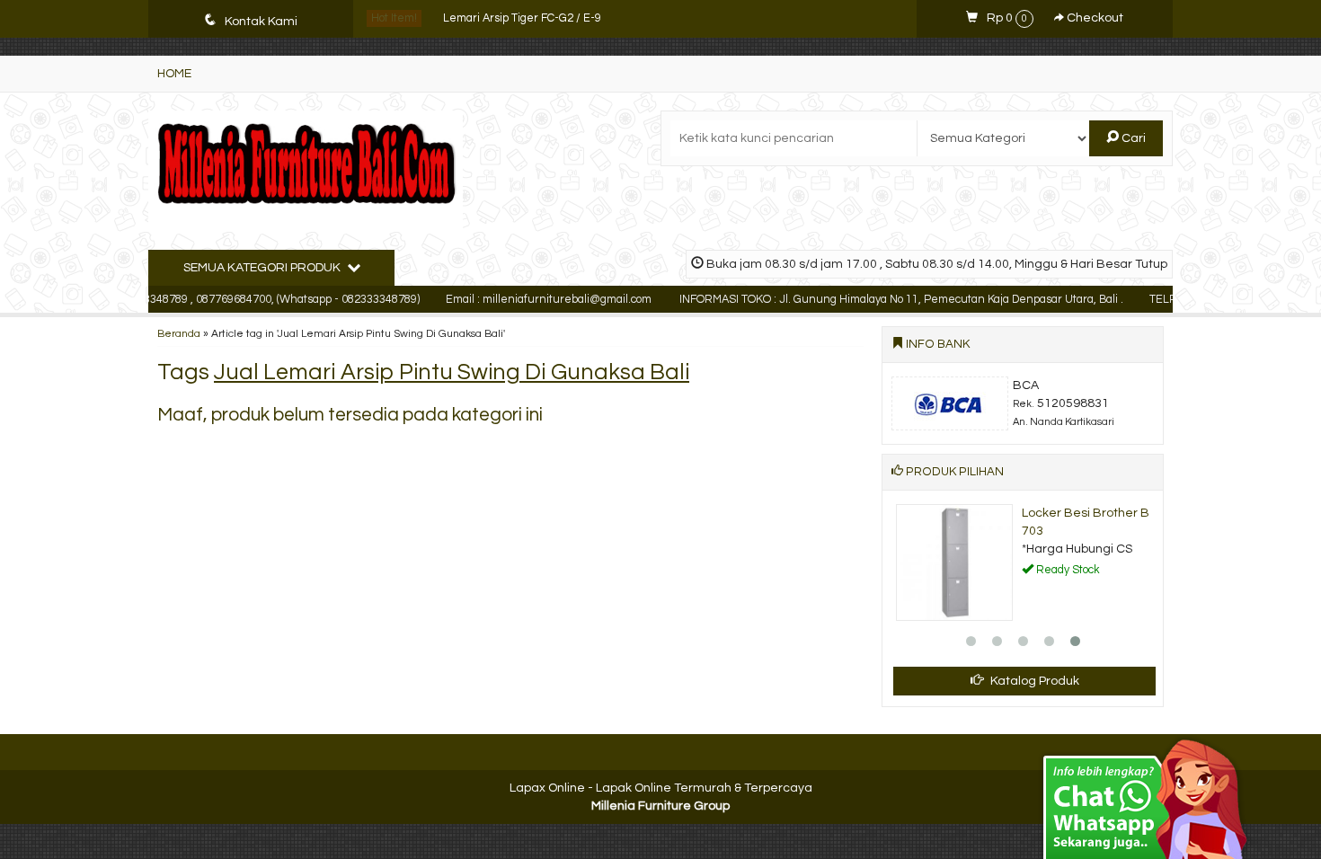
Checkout (1093, 18)
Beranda (178, 333)
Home (174, 73)
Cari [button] (1132, 138)
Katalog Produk (1033, 681)
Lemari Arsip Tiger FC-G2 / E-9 (522, 18)
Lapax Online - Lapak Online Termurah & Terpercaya (661, 788)
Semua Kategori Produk (263, 267)
